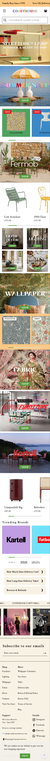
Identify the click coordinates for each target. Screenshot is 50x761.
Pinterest (40, 730)
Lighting (5, 676)
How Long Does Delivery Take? (23, 581)
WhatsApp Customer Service (15, 739)
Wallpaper (6, 682)
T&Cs (20, 682)
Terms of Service (25, 704)
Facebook (40, 725)
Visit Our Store (8, 704)
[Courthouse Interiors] (25, 11)
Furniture (6, 671)
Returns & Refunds (16, 590)
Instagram (40, 719)
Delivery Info (23, 687)
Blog (19, 709)
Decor (4, 693)
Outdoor (5, 698)
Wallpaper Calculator (27, 671)
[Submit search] (5, 20)
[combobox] (25, 20)
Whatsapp (40, 736)
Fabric (4, 687)
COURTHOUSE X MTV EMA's (15, 603)
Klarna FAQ (23, 698)
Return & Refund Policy (28, 693)
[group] (16, 123)
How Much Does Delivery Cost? (23, 571)
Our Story (22, 676)
